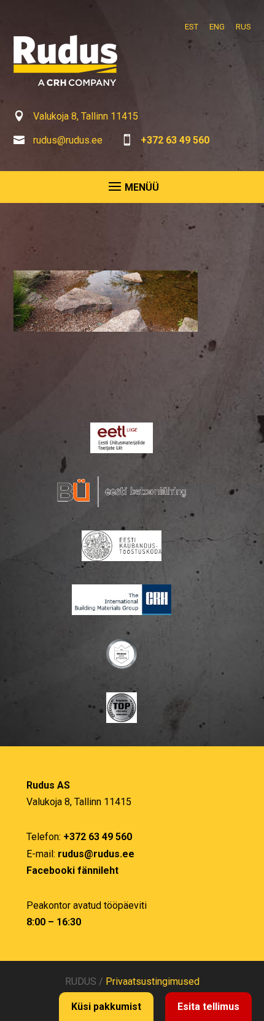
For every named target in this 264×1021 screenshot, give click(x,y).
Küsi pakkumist (106, 1006)
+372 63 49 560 (175, 140)
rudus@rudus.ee (68, 140)
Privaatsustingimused (153, 981)
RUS (243, 26)
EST (191, 26)
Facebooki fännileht (72, 870)
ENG (217, 26)
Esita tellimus (208, 1006)
